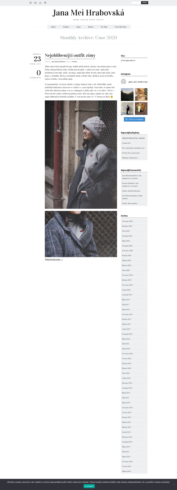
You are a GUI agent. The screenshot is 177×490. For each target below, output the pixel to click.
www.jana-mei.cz (128, 60)
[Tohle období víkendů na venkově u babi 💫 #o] (127, 94)
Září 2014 (125, 451)
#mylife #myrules (134, 191)
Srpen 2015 (126, 402)
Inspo (79, 27)
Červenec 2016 (127, 353)
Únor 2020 (126, 270)
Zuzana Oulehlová (128, 183)
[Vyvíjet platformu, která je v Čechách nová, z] (141, 94)
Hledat (145, 2)
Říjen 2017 (126, 299)
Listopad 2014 (127, 442)
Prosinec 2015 (127, 383)
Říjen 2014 (126, 447)
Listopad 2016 (127, 334)
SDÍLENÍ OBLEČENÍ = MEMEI (133, 138)
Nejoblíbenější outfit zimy (70, 55)
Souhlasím (89, 486)
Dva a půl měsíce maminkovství (133, 148)
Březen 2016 (126, 368)
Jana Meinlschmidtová (58, 61)
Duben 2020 (126, 260)
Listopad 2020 (127, 246)
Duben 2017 (126, 324)
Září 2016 (125, 343)
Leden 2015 (126, 432)
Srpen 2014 (126, 456)
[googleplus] (35, 3)
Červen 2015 (126, 412)
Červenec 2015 (127, 407)
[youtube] (40, 3)
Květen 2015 (126, 417)
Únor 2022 (126, 231)
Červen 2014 (126, 466)
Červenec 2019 (127, 275)
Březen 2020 (126, 265)
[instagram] (45, 3)
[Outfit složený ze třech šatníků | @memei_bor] (127, 108)
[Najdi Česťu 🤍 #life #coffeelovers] (141, 108)
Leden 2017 (126, 329)
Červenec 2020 (127, 250)
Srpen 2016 (126, 348)
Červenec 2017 (127, 314)
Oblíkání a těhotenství (130, 158)
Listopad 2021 (127, 236)
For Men (104, 27)
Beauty (90, 27)
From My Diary (121, 27)
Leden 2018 (126, 290)
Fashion (66, 27)
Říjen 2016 (126, 339)
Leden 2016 (126, 378)
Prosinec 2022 (127, 226)
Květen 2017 (126, 319)
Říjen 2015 (126, 393)
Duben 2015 (126, 422)
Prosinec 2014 (127, 437)
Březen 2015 (126, 427)
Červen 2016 (126, 358)
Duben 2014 (126, 471)
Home (53, 27)
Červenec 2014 (127, 461)
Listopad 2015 (127, 388)
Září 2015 (125, 397)
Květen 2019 (126, 280)
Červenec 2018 (127, 285)
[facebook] (31, 3)
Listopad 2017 (127, 294)
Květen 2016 (126, 363)
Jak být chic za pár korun (131, 153)
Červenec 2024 (127, 221)
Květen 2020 (126, 255)
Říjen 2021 (126, 241)
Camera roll (126, 143)
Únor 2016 (126, 373)
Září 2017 (125, 304)
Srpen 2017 (126, 309)
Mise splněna (132, 203)
